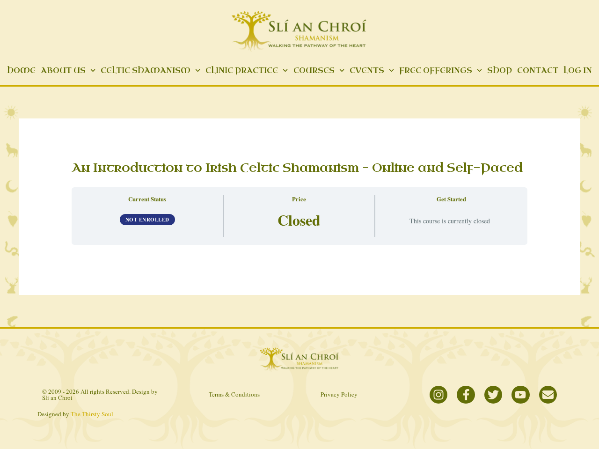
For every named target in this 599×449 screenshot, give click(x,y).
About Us (63, 70)
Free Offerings (435, 70)
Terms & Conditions (234, 394)
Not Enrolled (147, 219)
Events (367, 70)
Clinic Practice (241, 70)
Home (21, 70)
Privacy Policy (339, 394)
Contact (537, 70)
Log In (577, 70)
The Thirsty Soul (92, 414)
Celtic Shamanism (145, 70)
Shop (499, 70)
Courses (314, 70)
